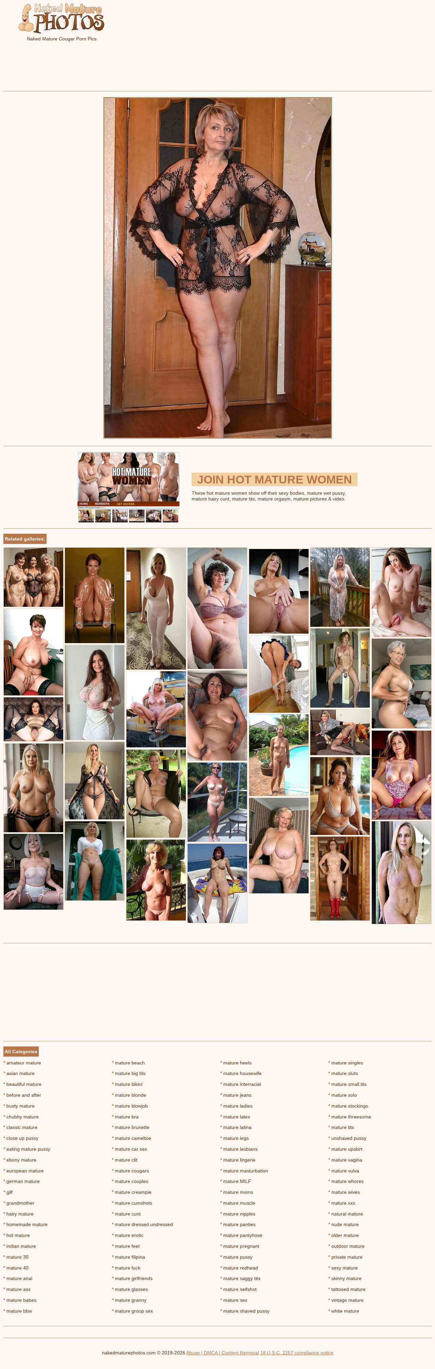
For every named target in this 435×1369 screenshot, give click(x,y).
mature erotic (127, 1235)
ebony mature (19, 1160)
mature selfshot (238, 1289)
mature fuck (126, 1268)
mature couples (130, 1181)
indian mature (19, 1246)
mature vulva (343, 1170)
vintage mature (346, 1300)
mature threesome (349, 1116)
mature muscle (237, 1203)
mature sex (233, 1300)
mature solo (342, 1095)
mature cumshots (132, 1203)
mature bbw (17, 1311)
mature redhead (239, 1268)
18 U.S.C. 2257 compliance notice (296, 1352)
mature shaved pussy (244, 1311)
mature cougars (130, 1170)
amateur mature (22, 1062)
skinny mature (345, 1278)
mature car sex (129, 1149)
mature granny (129, 1300)
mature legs (234, 1138)
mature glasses (130, 1289)
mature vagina (345, 1160)
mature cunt (126, 1214)
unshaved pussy (347, 1138)
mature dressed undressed (142, 1224)
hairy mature (18, 1214)
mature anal (17, 1278)
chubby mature (21, 1116)
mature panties (238, 1224)
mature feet (126, 1246)
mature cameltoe (131, 1138)
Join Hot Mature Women (274, 479)
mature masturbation (244, 1170)
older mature (343, 1235)
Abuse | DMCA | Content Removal (222, 1352)
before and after (22, 1095)
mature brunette (131, 1127)
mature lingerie (238, 1160)
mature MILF (235, 1181)
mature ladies (236, 1106)
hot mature (16, 1235)
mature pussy (236, 1257)
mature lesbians (239, 1149)
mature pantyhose (241, 1235)
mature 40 (16, 1268)
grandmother (18, 1203)
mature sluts (343, 1073)
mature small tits (347, 1084)
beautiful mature (22, 1084)
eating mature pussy (26, 1149)
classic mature (20, 1127)
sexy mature (343, 1268)
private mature (345, 1257)
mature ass (17, 1289)
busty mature (19, 1106)
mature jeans (235, 1095)
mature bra (125, 1116)
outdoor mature (346, 1246)
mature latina (235, 1127)
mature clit (124, 1160)
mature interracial (240, 1084)
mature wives (344, 1192)
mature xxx (341, 1203)
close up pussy (20, 1138)
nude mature (343, 1224)
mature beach (128, 1062)
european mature (23, 1170)
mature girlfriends (132, 1278)
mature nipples (237, 1214)
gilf (8, 1192)
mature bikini (127, 1084)
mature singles (345, 1062)
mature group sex (132, 1311)
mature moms (236, 1192)
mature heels (235, 1062)
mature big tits (128, 1073)
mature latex (235, 1116)
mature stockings (348, 1106)
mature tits (341, 1127)
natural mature (345, 1214)
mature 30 (16, 1257)
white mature (343, 1311)
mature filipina (128, 1257)
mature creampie (132, 1192)
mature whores (346, 1181)
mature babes (19, 1300)
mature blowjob (130, 1106)
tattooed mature (347, 1289)
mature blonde (129, 1095)
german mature (21, 1181)
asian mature (19, 1073)
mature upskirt (345, 1149)
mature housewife (241, 1073)
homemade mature (25, 1224)
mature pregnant (239, 1246)
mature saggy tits (240, 1278)
